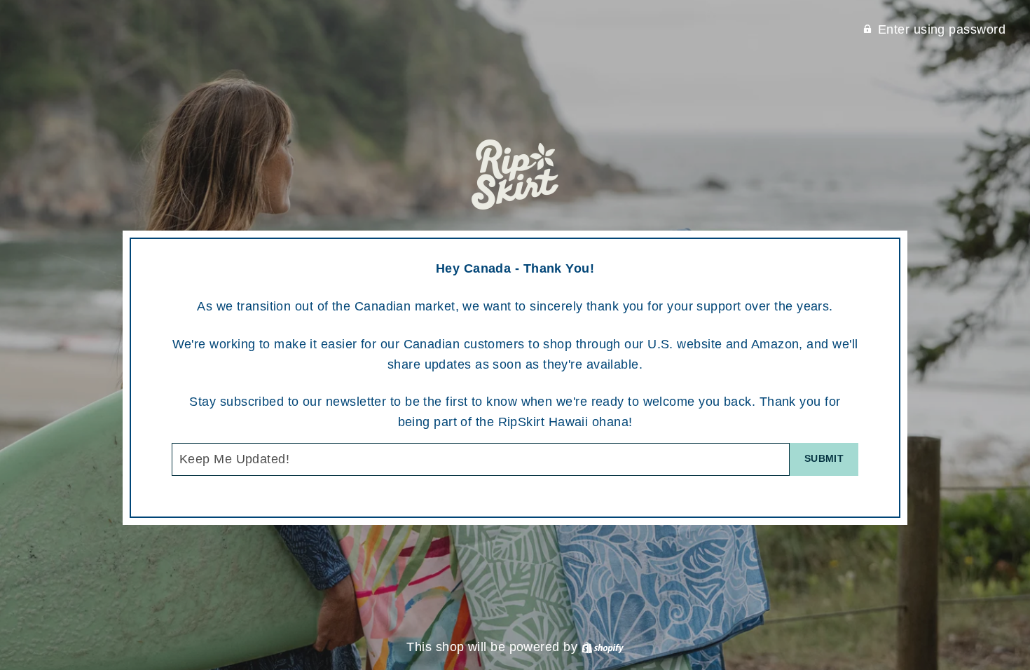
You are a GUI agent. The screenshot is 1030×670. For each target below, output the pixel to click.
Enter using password (941, 29)
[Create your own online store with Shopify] (603, 647)
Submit (824, 458)
